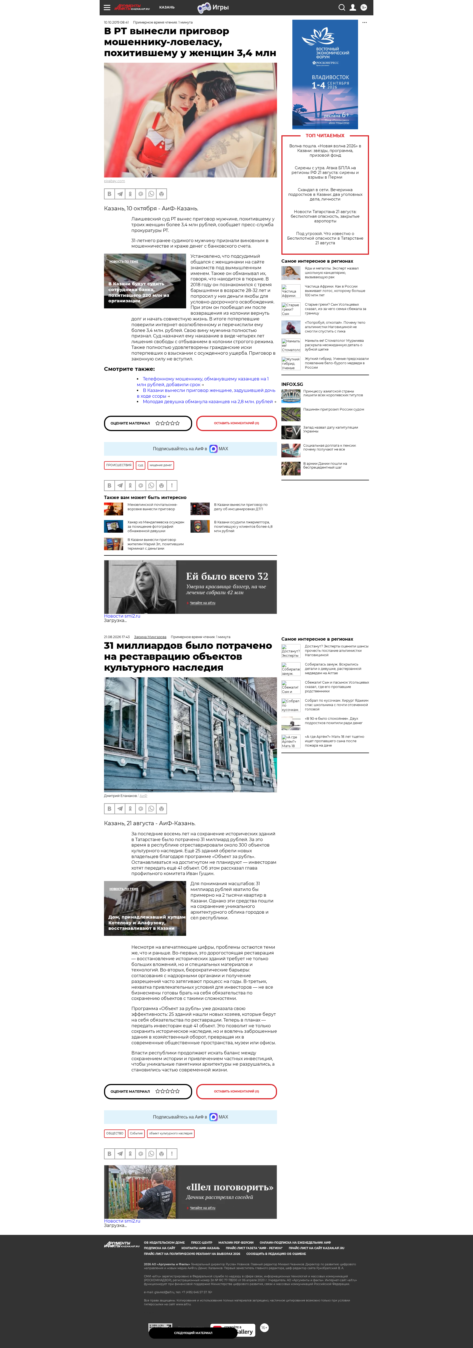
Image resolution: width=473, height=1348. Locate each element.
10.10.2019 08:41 (116, 22)
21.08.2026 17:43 (117, 637)
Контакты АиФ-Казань (200, 1248)
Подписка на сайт (159, 1248)
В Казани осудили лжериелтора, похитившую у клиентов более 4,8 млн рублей (243, 526)
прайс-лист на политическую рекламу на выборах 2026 (192, 1254)
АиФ (143, 796)
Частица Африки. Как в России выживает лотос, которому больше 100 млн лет (335, 290)
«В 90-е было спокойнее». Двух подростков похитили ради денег (334, 720)
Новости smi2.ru (122, 616)
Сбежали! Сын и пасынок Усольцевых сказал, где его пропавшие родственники (337, 686)
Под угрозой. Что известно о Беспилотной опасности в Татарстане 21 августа (325, 238)
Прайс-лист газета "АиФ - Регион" (254, 1248)
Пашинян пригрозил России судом (333, 409)
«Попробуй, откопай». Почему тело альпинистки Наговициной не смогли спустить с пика (335, 326)
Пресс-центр (201, 1242)
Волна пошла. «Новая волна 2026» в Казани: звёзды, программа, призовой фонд (325, 151)
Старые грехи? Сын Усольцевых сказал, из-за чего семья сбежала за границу (335, 308)
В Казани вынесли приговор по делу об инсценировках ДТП (241, 507)
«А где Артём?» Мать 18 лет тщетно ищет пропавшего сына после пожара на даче (334, 741)
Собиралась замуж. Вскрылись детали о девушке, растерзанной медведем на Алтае (333, 668)
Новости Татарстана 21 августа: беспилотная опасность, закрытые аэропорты (325, 216)
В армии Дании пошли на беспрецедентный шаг (325, 465)
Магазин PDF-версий (235, 1242)
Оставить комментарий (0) (236, 423)
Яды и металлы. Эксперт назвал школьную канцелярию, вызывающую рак (332, 272)
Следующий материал (193, 1333)
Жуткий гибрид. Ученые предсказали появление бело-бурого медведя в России (337, 363)
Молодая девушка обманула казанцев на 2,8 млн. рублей (208, 401)
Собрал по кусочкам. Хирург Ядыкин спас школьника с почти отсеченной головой (336, 704)
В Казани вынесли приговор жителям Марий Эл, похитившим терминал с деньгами (156, 544)
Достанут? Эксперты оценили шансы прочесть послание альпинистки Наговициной (336, 650)
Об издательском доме (164, 1242)
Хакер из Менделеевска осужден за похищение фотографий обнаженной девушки (156, 526)
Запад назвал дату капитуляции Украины (330, 429)
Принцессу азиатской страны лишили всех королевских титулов (333, 393)
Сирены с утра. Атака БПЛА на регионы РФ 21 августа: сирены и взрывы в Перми (325, 173)
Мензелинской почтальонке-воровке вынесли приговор (153, 507)
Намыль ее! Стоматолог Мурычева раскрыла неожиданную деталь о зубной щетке (334, 345)
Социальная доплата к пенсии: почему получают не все (329, 447)
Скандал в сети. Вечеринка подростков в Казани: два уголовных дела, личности (325, 195)
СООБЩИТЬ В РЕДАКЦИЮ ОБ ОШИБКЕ (276, 1254)
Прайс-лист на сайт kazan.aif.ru (316, 1248)
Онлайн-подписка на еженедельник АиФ (295, 1242)
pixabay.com (114, 181)
